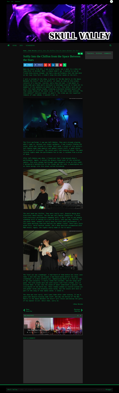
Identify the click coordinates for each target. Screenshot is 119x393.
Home (8, 1)
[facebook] (111, 1)
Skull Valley (12, 389)
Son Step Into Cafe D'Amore (38, 330)
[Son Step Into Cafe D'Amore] (38, 326)
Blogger (109, 389)
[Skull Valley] (8, 45)
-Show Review (78, 304)
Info (12, 1)
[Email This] (60, 65)
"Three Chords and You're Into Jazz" (67, 329)
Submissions (17, 1)
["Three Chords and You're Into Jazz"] (67, 326)
